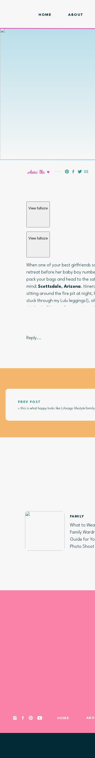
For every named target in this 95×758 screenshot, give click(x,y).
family (77, 516)
